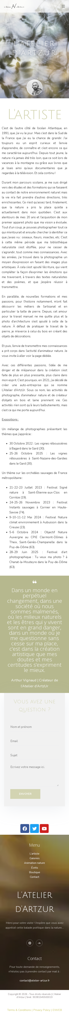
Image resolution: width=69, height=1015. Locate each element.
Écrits (34, 868)
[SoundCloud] (39, 943)
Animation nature (34, 863)
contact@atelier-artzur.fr (35, 981)
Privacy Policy (41, 1010)
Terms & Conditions (19, 1010)
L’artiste (34, 854)
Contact (34, 877)
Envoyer (25, 794)
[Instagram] (30, 943)
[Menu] (63, 6)
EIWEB (57, 1010)
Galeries (35, 858)
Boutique (34, 872)
